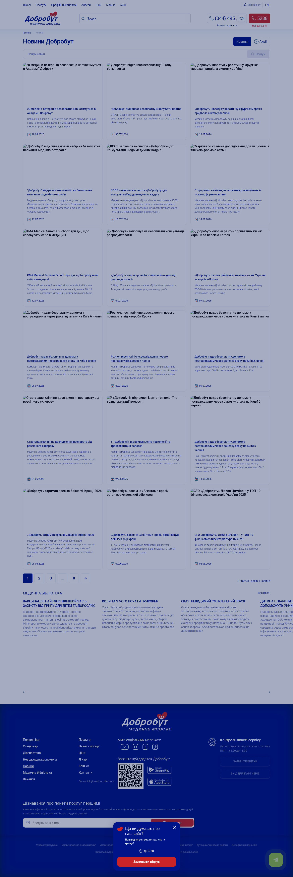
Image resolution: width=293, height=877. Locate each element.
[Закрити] (174, 827)
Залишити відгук (146, 861)
